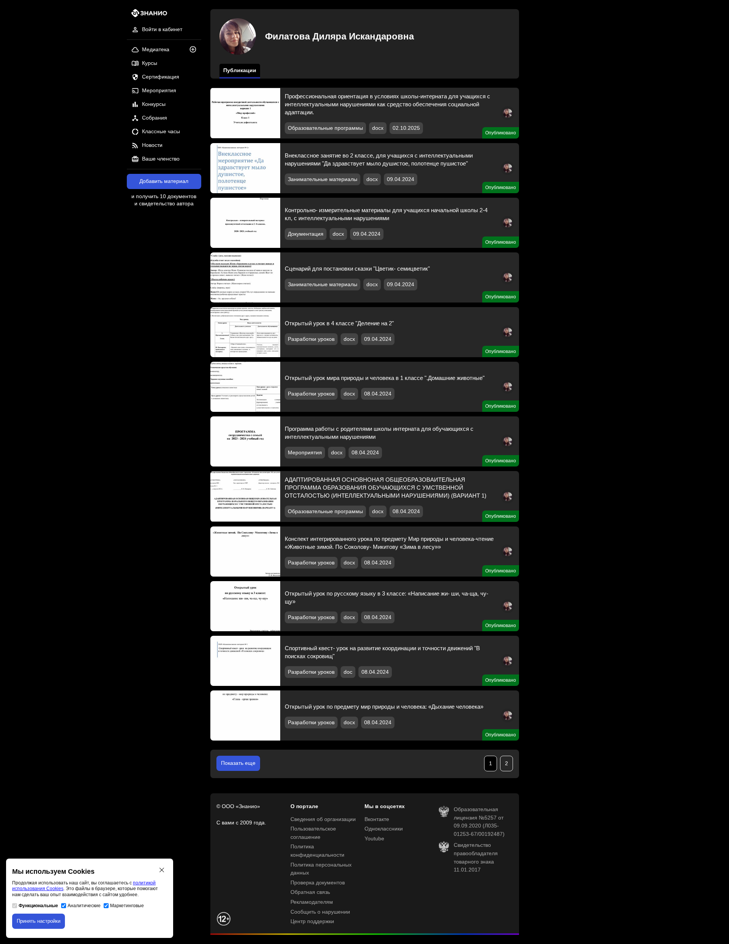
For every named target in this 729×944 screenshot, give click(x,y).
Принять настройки (38, 921)
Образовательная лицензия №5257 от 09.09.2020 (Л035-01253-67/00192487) (479, 822)
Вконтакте (376, 819)
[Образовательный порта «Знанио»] (147, 15)
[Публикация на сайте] (195, 50)
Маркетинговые (127, 905)
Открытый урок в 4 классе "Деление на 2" (339, 323)
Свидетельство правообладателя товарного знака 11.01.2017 (476, 857)
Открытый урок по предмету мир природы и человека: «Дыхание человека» (384, 706)
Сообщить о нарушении (320, 912)
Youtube (374, 839)
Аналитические (84, 905)
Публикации (239, 70)
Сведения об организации (323, 819)
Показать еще (238, 763)
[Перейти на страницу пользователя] (507, 118)
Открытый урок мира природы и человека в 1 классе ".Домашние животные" (384, 378)
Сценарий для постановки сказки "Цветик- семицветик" (357, 268)
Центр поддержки (312, 921)
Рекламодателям (311, 902)
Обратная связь (310, 892)
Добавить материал (163, 181)
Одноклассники (383, 829)
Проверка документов (317, 883)
